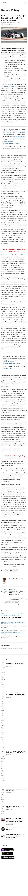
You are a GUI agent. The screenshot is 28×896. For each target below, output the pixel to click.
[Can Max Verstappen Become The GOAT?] (3, 811)
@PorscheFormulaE (8, 361)
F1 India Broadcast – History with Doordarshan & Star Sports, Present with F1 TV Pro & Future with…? (16, 694)
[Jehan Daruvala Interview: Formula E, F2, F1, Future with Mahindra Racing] (3, 768)
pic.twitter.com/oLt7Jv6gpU (11, 143)
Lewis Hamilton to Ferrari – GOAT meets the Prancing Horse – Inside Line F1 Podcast (15, 836)
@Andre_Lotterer (8, 141)
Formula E (4, 22)
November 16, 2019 (20, 148)
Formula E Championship (10, 86)
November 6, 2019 (8, 368)
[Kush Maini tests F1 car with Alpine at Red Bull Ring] (3, 796)
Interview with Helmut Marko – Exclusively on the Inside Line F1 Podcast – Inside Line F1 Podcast (15, 663)
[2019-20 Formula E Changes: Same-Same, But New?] (14, 622)
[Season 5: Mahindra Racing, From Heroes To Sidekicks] (14, 632)
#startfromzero (17, 136)
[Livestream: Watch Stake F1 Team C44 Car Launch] (3, 829)
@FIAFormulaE (7, 131)
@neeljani (22, 140)
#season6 (15, 140)
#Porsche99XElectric (19, 138)
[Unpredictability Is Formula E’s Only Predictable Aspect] (14, 614)
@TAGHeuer (21, 132)
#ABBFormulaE (7, 140)
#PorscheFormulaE (8, 134)
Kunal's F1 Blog (10, 10)
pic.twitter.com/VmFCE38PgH (11, 363)
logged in (10, 648)
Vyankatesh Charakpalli (8, 24)
